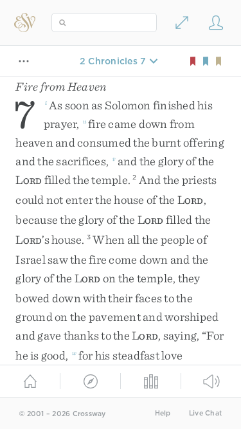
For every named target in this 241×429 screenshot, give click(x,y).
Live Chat (205, 413)
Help (163, 413)
